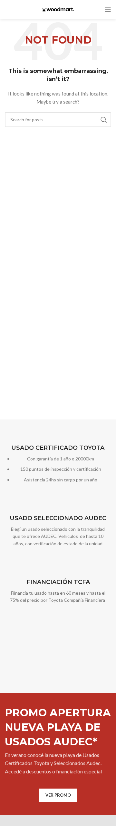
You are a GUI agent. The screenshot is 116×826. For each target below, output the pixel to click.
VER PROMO (58, 795)
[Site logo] (58, 9)
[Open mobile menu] (108, 9)
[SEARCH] (103, 119)
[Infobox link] (58, 463)
